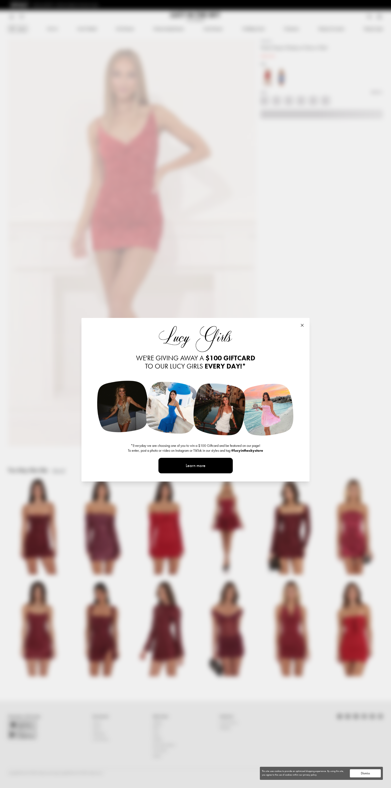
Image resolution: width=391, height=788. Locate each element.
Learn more (195, 465)
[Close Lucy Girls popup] (302, 325)
